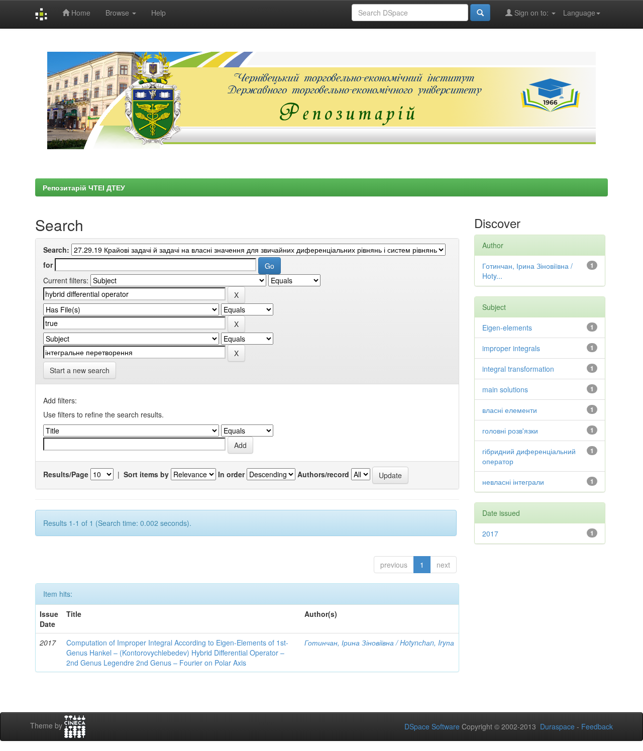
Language (579, 13)
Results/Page (65, 474)
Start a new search (80, 370)
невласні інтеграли (513, 482)
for (48, 265)
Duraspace (557, 726)
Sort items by (146, 474)
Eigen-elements (507, 328)
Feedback (597, 726)
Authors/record (323, 474)
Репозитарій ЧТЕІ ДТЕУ (84, 187)
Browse (118, 13)
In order (231, 474)
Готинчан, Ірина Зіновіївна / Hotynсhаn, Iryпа (379, 642)
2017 (490, 533)
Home (79, 13)
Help (158, 13)
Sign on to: (531, 13)
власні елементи (509, 410)
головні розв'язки (510, 430)
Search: (56, 250)
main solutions (505, 389)
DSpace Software (432, 726)
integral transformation (518, 369)
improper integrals (511, 348)
